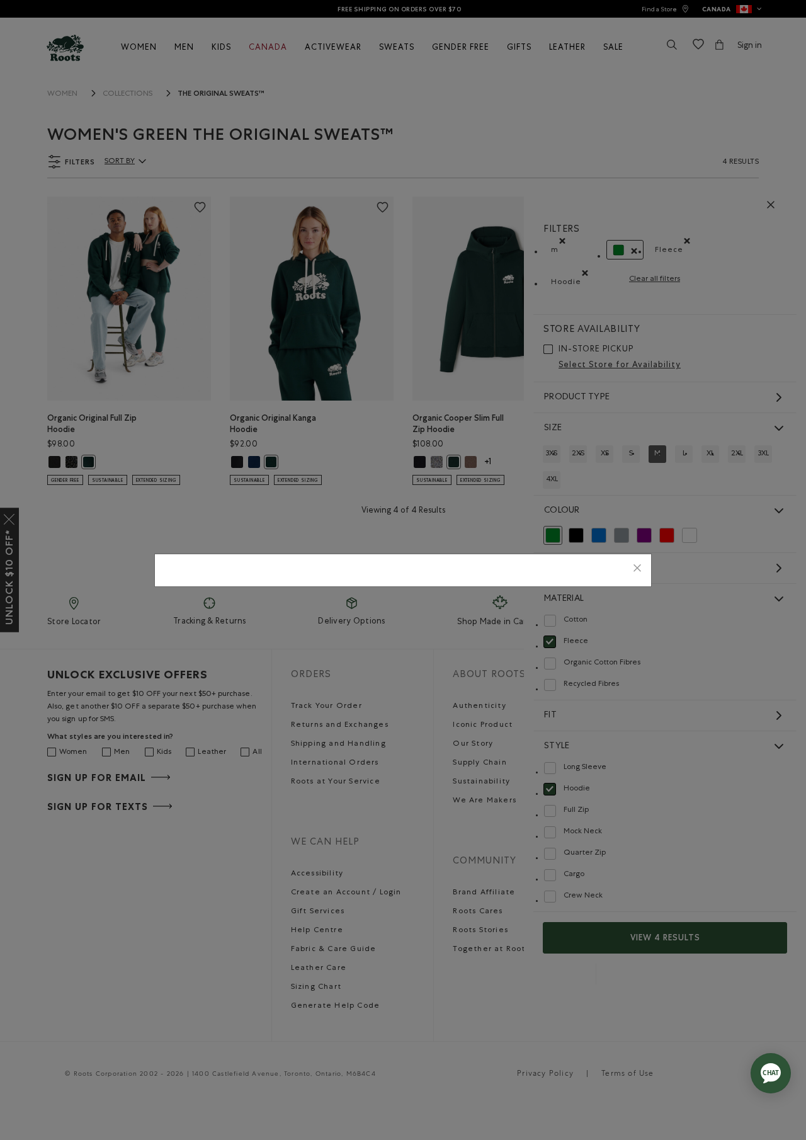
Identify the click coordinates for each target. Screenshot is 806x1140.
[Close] (637, 570)
